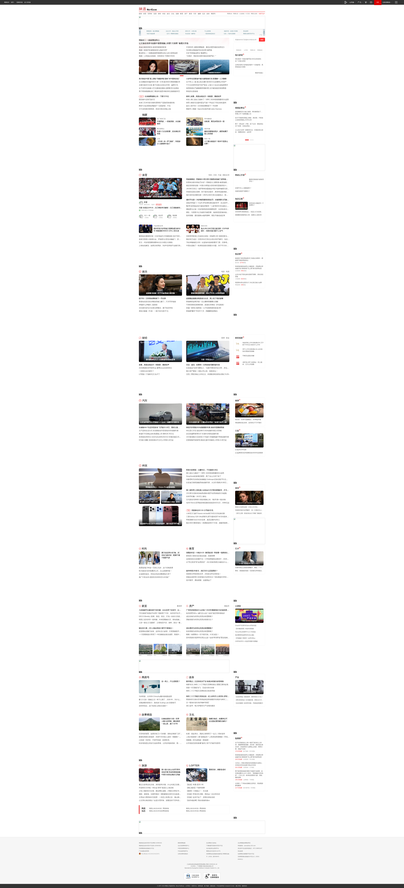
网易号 (213, 14)
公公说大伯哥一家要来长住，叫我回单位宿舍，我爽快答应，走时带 (249, 131)
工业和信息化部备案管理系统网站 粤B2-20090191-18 (202, 864)
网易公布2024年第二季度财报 (159, 808)
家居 (190, 14)
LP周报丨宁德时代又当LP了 (149, 374)
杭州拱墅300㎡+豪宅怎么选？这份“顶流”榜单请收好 (205, 613)
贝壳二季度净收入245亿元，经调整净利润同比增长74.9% (207, 374)
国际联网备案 (181, 843)
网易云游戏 (254, 13)
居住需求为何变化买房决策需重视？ (199, 628)
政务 (208, 14)
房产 (186, 14)
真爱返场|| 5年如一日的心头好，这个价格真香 (156, 568)
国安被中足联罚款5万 (147, 99)
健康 (199, 14)
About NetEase (180, 886)
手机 (188, 510)
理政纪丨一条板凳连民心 (149, 40)
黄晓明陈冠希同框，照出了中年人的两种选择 (208, 106)
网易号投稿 (258, 73)
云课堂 (238, 606)
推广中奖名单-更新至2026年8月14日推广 (154, 577)
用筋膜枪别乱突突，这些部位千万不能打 (248, 422)
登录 (378, 2)
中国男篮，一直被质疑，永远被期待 (169, 122)
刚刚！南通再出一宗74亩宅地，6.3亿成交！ (202, 634)
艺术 (237, 549)
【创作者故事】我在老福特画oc (198, 800)
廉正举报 (238, 886)
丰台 (155, 655)
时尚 (144, 548)
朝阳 (140, 655)
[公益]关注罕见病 (240, 449)
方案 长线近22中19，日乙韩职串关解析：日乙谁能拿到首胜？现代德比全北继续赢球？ (160, 208)
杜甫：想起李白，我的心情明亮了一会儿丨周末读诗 (205, 734)
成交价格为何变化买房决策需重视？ (199, 616)
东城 (217, 655)
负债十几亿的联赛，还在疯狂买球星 (169, 132)
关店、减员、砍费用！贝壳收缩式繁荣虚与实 (203, 365)
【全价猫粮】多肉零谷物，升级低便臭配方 (249, 703)
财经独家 (239, 338)
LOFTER (194, 765)
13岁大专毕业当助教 (191, 33)
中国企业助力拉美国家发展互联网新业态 (201, 50)
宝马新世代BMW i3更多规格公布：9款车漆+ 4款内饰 (206, 499)
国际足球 (226, 175)
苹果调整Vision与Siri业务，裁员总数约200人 (203, 520)
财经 (159, 14)
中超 (219, 175)
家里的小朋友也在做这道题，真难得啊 (200, 556)
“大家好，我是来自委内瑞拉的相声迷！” (201, 56)
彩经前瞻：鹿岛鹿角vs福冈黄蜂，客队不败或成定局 (205, 215)
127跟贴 (251, 767)
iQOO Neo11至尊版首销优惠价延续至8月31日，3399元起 (207, 503)
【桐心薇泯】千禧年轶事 (195, 788)
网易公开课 (240, 175)
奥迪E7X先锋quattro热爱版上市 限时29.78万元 (156, 434)
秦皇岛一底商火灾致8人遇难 (203, 109)
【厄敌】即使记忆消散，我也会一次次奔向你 (203, 794)
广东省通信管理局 (144, 851)
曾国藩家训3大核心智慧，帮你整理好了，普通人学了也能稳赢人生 (248, 113)
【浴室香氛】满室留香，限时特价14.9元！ (249, 697)
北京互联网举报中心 (183, 845)
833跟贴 (253, 788)
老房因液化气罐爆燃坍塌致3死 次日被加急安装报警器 (206, 88)
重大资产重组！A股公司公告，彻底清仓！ (202, 371)
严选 (237, 677)
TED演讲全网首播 (151, 33)
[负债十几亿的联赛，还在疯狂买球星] (147, 131)
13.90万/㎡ (226, 655)
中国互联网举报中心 (183, 848)
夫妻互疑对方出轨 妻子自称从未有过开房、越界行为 (158, 85)
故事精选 (147, 714)
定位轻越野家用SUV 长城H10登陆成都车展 (202, 434)
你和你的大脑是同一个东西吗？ (256, 204)
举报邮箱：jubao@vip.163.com (247, 845)
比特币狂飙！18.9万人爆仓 (196, 496)
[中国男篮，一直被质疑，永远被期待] (147, 121)
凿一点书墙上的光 (171, 31)
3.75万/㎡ (179, 655)
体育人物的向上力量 (229, 33)
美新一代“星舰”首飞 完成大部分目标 (200, 688)
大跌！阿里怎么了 (197, 96)
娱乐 (168, 14)
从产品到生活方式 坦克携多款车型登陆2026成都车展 (158, 430)
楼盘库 (226, 606)
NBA (210, 175)
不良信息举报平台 (183, 851)
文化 (172, 14)
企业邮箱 (241, 13)
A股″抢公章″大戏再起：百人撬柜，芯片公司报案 (252, 363)
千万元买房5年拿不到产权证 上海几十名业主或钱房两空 (207, 85)
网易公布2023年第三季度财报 (196, 811)
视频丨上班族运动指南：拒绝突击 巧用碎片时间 (157, 56)
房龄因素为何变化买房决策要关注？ (199, 619)
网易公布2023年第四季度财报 (159, 811)
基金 (227, 338)
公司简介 (188, 886)
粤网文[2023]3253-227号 (213, 851)
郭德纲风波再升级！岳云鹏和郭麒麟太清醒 (202, 301)
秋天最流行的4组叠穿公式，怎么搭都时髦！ (155, 571)
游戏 (237, 488)
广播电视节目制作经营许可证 (214, 845)
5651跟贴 (252, 759)
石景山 (188, 655)
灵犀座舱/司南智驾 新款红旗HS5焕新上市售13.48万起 (206, 440)
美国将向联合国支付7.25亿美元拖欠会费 (248, 282)
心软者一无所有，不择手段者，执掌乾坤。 (155, 740)
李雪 (145, 202)
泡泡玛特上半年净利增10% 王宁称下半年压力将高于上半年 (253, 344)
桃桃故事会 (240, 108)
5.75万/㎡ (212, 655)
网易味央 (229, 13)
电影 (223, 271)
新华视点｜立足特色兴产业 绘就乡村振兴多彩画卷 (205, 681)
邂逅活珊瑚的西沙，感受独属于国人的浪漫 (216, 132)
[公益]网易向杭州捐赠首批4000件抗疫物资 (249, 453)
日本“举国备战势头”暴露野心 (196, 53)
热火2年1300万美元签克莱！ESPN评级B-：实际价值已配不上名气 (215, 230)
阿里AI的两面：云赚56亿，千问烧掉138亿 (206, 99)
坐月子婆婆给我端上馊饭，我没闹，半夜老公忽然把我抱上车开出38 (249, 119)
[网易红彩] (179, 203)
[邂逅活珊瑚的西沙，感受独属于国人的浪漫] (194, 131)
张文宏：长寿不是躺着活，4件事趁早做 (248, 419)
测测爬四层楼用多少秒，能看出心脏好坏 (248, 215)
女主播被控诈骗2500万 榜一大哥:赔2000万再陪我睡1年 (159, 82)
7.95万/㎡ (197, 655)
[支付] (366, 2)
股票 (223, 338)
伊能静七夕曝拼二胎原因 (148, 305)
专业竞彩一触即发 (248, 33)
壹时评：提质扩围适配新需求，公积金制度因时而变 (205, 47)
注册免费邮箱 (386, 2)
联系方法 (194, 886)
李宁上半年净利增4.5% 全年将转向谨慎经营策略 (252, 350)
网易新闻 (148, 9)
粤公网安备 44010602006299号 (150, 854)
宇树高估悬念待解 (248, 356)
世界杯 (150, 14)
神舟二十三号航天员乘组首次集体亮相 (200, 691)
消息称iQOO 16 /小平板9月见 (202, 510)
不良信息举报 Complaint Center (226, 886)
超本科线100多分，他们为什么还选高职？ (202, 571)
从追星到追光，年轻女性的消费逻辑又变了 (155, 574)
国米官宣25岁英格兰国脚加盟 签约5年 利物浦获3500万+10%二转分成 (167, 230)
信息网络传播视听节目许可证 (246, 854)
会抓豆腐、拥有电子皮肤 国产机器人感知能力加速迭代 (159, 50)
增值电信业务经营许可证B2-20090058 (150, 845)
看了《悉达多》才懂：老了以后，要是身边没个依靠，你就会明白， (249, 125)
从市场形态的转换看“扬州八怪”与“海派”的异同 (203, 743)
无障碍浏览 (19, 2)
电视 (227, 271)
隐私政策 (212, 886)
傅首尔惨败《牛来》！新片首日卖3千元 (153, 311)
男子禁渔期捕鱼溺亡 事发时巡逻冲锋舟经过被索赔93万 (159, 91)
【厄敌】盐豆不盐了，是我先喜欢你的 (200, 797)
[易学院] (242, 73)
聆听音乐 (187, 31)
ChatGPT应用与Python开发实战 (245, 625)
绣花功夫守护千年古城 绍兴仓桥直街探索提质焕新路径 (159, 53)
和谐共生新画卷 (192, 91)
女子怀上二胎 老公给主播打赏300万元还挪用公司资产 (206, 82)
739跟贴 (251, 779)
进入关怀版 (27, 2)
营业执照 (240, 851)
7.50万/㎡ (164, 655)
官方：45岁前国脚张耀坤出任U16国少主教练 (156, 242)
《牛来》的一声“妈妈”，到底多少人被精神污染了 (169, 142)
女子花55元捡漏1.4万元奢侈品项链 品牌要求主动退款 (159, 88)
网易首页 (6, 2)
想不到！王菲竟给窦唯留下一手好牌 (152, 298)
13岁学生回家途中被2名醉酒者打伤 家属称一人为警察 (206, 79)
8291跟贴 (252, 751)
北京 (203, 14)
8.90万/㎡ (150, 655)
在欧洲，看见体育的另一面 (214, 121)
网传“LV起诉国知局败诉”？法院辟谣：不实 (155, 106)
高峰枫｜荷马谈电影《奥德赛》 (198, 740)
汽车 (194, 14)
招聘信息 (200, 886)
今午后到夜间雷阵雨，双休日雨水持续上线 (155, 109)
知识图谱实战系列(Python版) (244, 635)
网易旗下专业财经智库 (152, 31)
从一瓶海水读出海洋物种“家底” (197, 702)
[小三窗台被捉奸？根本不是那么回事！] (194, 141)
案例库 (179, 606)
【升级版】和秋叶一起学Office (245, 638)
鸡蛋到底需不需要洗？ (242, 191)
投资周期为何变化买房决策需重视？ (199, 631)
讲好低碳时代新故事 (229, 31)
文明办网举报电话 (183, 854)
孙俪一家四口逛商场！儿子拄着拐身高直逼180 (203, 308)
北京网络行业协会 (211, 843)
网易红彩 (235, 13)
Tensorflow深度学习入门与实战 (245, 632)
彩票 (155, 14)
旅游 (144, 765)
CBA (215, 175)
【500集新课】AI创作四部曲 (244, 628)
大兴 (202, 655)
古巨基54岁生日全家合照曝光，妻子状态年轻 (156, 308)
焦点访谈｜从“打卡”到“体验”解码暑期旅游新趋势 (157, 47)
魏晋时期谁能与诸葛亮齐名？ (256, 180)
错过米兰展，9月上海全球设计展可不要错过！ (156, 628)
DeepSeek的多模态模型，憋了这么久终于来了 (203, 476)
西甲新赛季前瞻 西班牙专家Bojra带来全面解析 (208, 103)
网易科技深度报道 (210, 33)
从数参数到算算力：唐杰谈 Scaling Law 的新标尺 (157, 703)
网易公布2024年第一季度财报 (196, 808)
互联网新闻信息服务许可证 (146, 848)
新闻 (140, 14)
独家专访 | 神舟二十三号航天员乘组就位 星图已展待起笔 (207, 684)
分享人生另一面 (247, 31)
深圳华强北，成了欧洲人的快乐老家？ (153, 706)
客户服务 (206, 886)
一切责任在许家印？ (146, 371)
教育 (181, 14)
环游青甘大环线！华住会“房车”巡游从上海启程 (156, 788)
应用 (12, 2)
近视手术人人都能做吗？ (243, 188)
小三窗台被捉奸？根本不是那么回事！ (216, 142)
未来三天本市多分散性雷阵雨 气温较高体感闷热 (157, 103)
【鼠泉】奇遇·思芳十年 (195, 784)
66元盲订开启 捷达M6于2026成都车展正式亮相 (204, 430)
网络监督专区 (258, 8)
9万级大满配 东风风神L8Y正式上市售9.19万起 (156, 440)
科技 (163, 14)
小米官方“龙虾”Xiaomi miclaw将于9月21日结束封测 (205, 513)
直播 (177, 14)
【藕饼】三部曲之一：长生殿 (197, 791)
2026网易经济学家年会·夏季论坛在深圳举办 (155, 368)
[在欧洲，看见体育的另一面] (194, 121)
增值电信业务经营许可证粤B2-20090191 (150, 843)
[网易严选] (359, 2)
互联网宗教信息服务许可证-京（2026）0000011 (249, 858)
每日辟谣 (239, 55)
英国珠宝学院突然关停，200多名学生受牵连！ (203, 574)
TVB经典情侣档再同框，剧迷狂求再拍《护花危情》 (205, 305)
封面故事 (168, 33)
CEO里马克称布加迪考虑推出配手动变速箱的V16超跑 (206, 493)
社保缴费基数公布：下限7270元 (157, 96)
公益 (237, 431)
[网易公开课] (352, 2)
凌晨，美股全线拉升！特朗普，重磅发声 (154, 365)
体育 (144, 14)
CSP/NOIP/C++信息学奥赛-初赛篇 (246, 641)
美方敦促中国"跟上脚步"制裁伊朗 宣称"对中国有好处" (159, 79)
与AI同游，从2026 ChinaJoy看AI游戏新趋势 (155, 696)
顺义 (169, 655)
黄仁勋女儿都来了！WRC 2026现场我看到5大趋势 (205, 473)
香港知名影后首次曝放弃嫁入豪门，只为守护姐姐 (157, 301)
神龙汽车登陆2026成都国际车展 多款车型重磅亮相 (205, 427)
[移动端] (346, 2)
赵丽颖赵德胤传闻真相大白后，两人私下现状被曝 (204, 298)
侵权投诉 (244, 886)
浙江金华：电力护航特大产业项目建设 (200, 706)
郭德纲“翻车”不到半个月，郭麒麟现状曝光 (202, 311)
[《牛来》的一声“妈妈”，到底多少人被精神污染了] (147, 141)
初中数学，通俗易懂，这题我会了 (198, 580)
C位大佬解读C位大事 (211, 31)
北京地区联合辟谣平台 (212, 848)
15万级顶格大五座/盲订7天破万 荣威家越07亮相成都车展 (207, 437)
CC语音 (247, 13)
